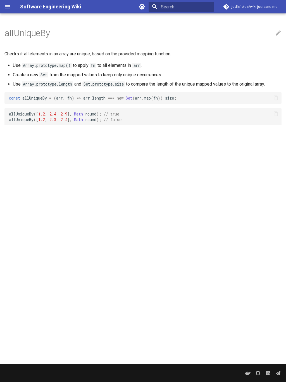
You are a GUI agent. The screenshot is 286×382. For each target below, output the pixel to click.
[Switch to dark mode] (141, 6)
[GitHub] (258, 373)
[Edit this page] (278, 33)
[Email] (278, 373)
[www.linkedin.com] (268, 373)
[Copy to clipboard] (276, 98)
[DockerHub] (248, 373)
